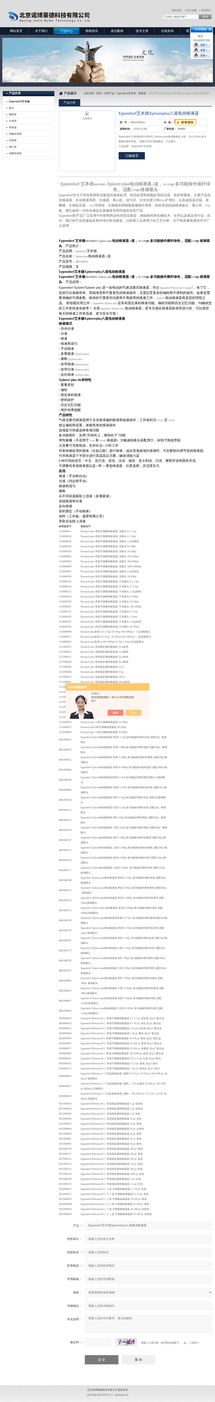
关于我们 (41, 31)
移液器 (13, 127)
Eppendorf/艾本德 (126, 93)
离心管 (13, 146)
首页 (98, 93)
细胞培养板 (15, 153)
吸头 (11, 107)
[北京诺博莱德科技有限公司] (63, 9)
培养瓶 (13, 140)
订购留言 (132, 156)
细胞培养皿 (15, 133)
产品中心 (66, 31)
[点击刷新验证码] (126, 1342)
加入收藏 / (193, 10)
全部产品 (109, 93)
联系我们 (206, 10)
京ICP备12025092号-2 (100, 1394)
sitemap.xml (121, 1394)
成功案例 (117, 31)
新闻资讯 (91, 31)
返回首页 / (178, 10)
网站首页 (16, 31)
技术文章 (142, 31)
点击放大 (87, 118)
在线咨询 (167, 31)
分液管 (13, 120)
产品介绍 (69, 102)
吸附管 (13, 114)
